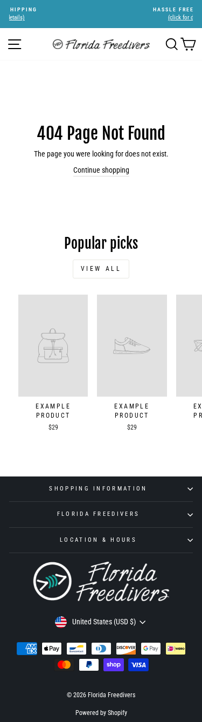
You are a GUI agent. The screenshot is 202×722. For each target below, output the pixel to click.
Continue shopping (101, 170)
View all (101, 269)
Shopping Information (98, 488)
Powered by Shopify (101, 713)
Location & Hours (98, 539)
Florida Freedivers (98, 513)
